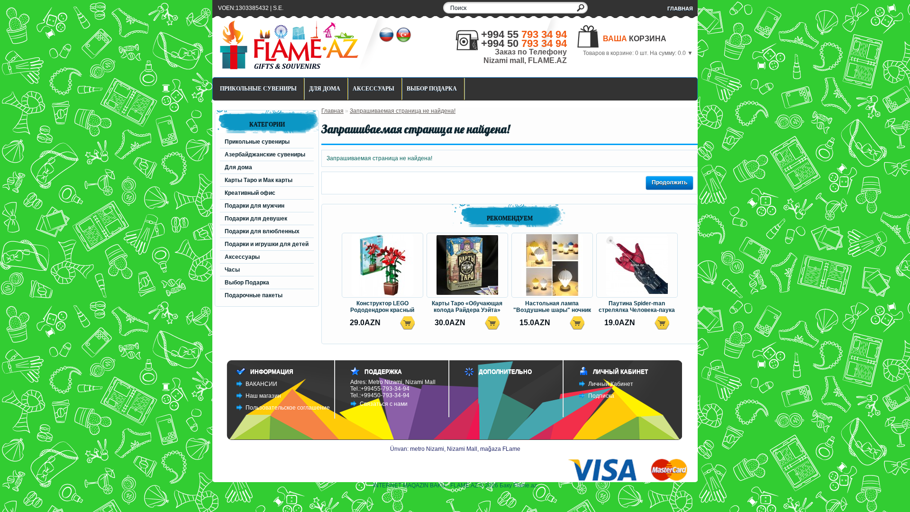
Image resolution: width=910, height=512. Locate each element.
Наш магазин (263, 396)
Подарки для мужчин (254, 205)
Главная (680, 8)
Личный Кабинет (610, 384)
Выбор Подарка (432, 88)
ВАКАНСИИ (261, 384)
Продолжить (669, 182)
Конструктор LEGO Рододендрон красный (382, 306)
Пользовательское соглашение (288, 407)
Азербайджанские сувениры (265, 154)
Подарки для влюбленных (262, 231)
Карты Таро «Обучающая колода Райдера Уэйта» (467, 306)
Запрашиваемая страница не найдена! (402, 111)
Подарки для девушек (256, 218)
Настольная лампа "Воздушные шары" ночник (552, 306)
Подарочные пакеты (253, 295)
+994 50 (524, 43)
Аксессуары (373, 88)
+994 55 (524, 34)
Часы (232, 269)
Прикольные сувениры (258, 88)
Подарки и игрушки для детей (267, 244)
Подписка (601, 396)
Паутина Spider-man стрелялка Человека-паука (637, 306)
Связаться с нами (384, 404)
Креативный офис (250, 193)
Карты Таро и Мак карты (258, 180)
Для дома (324, 88)
